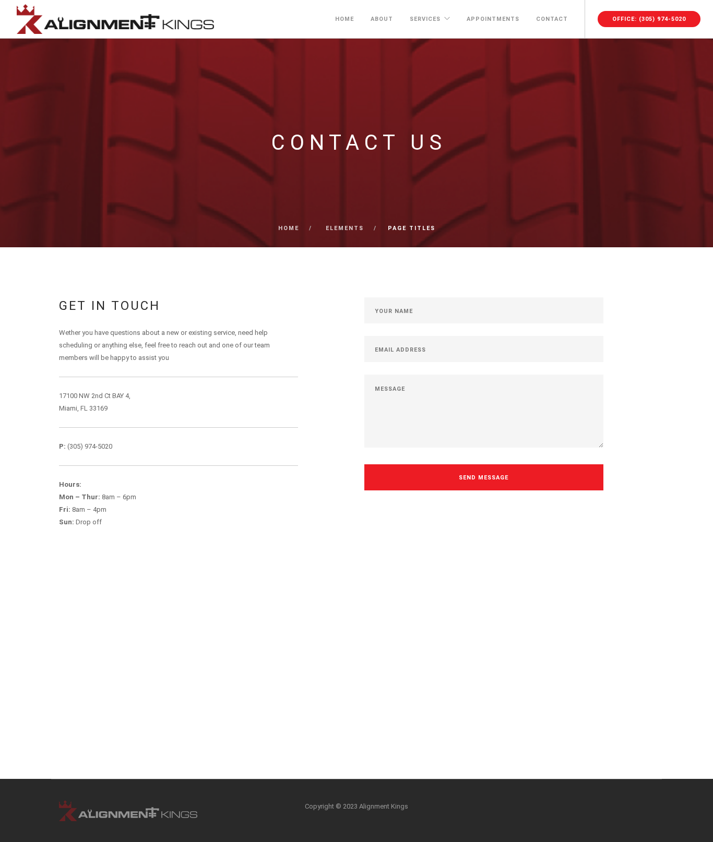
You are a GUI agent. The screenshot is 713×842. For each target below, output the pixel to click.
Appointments (493, 19)
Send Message (483, 477)
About (382, 19)
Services (425, 19)
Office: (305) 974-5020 (649, 19)
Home (344, 19)
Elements (345, 228)
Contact (552, 19)
